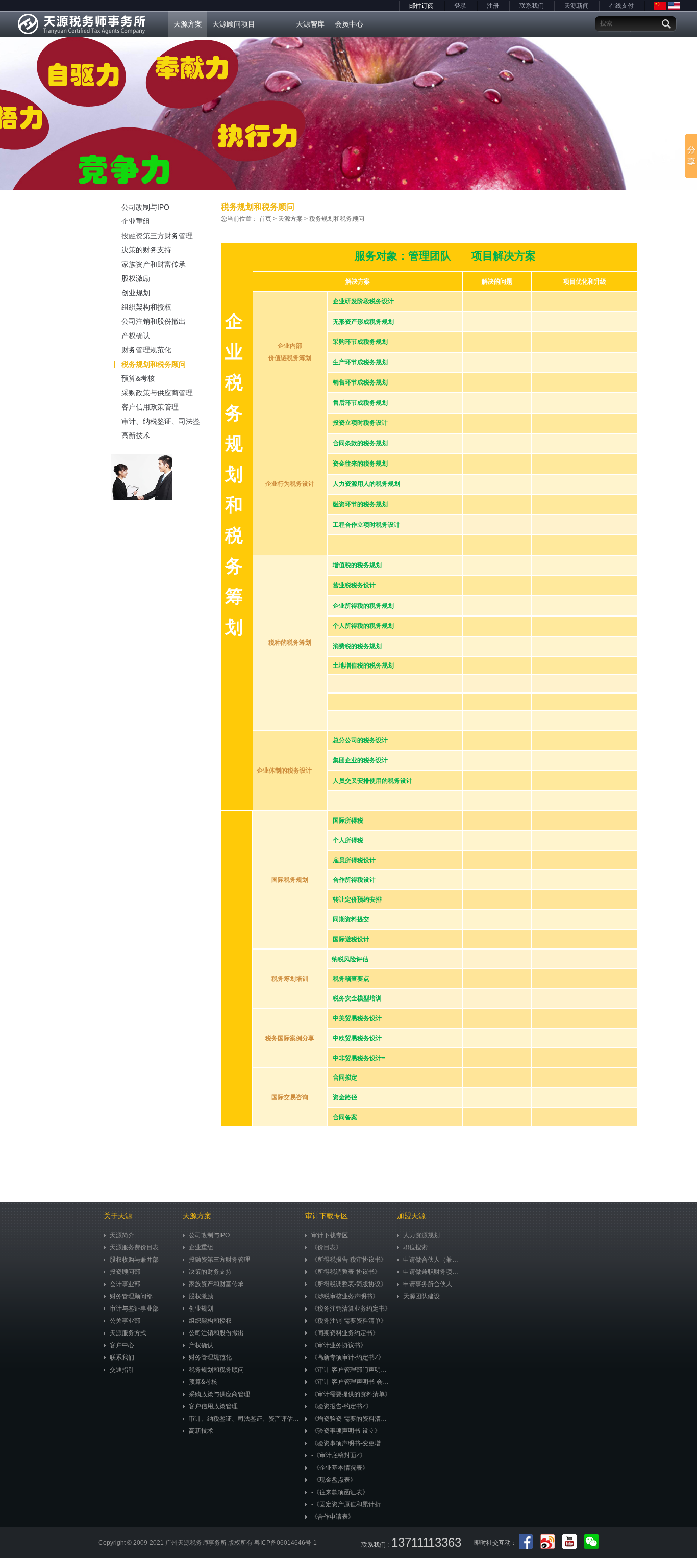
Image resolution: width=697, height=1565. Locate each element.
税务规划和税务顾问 (153, 364)
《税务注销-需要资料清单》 (349, 1320)
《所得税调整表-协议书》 (346, 1271)
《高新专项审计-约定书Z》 (347, 1357)
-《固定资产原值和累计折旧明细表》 (351, 1504)
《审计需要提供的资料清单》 (351, 1394)
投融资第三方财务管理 (157, 236)
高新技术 (135, 435)
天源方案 (187, 24)
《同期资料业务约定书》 (345, 1333)
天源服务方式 (128, 1333)
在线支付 (621, 5)
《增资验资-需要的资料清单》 (351, 1418)
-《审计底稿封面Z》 (338, 1455)
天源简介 (122, 1235)
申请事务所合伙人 (427, 1284)
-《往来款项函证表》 (339, 1492)
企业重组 (135, 221)
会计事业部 (125, 1284)
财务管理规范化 (146, 350)
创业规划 (135, 293)
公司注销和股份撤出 (153, 321)
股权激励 (135, 278)
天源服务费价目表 (134, 1247)
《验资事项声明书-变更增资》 (351, 1443)
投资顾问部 (125, 1271)
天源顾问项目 (233, 24)
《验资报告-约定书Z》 (341, 1406)
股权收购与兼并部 (134, 1259)
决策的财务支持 (146, 250)
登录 (460, 5)
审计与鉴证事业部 (134, 1308)
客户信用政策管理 (150, 407)
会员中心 (349, 24)
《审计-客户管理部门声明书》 (351, 1369)
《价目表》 (326, 1247)
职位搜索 (415, 1247)
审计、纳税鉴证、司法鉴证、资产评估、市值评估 (160, 422)
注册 (493, 5)
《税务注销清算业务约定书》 (351, 1308)
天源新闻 (576, 5)
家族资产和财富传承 (153, 264)
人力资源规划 (421, 1235)
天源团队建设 (421, 1296)
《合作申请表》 (332, 1516)
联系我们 (531, 5)
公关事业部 (125, 1320)
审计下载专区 (329, 1235)
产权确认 (135, 335)
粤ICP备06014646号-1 (285, 1542)
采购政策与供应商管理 (157, 393)
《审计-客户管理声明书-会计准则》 (351, 1382)
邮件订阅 (421, 5)
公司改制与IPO (145, 207)
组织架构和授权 (146, 307)
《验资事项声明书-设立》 (346, 1430)
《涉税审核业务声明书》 (345, 1296)
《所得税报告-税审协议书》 (349, 1259)
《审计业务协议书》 (338, 1345)
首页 (265, 218)
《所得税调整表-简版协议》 (349, 1284)
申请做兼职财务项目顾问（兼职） (433, 1271)
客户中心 (122, 1345)
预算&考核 (138, 378)
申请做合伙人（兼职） (433, 1259)
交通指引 (122, 1369)
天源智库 (310, 24)
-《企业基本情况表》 (339, 1467)
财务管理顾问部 (131, 1296)
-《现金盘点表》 (333, 1479)
